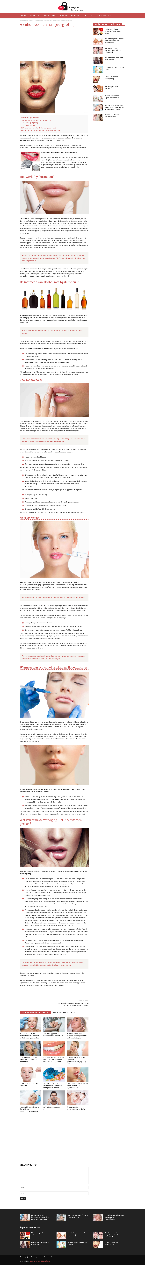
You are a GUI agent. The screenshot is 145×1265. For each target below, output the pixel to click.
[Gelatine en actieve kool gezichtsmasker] (98, 117)
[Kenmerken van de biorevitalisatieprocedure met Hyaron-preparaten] (30, 1024)
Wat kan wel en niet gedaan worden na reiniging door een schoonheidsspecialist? (115, 107)
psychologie (75, 15)
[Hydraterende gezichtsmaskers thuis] (77, 1097)
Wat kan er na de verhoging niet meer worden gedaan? (40, 130)
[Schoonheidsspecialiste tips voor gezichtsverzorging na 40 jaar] (77, 1048)
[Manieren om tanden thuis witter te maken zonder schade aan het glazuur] (54, 1048)
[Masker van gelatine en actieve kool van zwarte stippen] (98, 31)
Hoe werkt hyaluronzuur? (30, 118)
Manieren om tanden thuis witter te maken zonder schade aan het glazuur (53, 1059)
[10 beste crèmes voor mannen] (54, 1097)
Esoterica (87, 15)
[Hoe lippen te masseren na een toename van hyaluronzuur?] (77, 1074)
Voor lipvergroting (30, 123)
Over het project (24, 1257)
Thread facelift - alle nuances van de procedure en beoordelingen (77, 1036)
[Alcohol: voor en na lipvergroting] (98, 79)
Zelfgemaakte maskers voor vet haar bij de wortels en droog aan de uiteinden (73, 1004)
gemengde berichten (102, 15)
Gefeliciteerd (34, 15)
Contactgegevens (36, 1257)
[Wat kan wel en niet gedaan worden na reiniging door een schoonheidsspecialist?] (98, 107)
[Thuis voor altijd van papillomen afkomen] (98, 98)
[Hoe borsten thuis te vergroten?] (98, 88)
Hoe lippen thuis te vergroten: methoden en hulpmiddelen (113, 50)
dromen (46, 15)
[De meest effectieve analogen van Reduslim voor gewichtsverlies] (54, 1074)
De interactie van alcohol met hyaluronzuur (36, 120)
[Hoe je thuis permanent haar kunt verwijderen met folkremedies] (98, 41)
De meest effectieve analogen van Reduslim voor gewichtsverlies (52, 1085)
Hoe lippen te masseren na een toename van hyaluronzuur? (77, 1085)
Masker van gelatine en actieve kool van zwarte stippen (113, 31)
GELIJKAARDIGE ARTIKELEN (35, 1012)
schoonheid (64, 15)
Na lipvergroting (30, 125)
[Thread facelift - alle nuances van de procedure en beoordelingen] (77, 1024)
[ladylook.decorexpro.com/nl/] (72, 6)
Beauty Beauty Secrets (26, 20)
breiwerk (24, 15)
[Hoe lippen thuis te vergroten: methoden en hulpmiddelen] (98, 50)
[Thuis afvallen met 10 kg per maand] (98, 69)
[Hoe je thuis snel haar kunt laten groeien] (98, 60)
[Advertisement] (54, 41)
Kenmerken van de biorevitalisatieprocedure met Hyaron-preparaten (29, 1036)
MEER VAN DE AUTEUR (63, 1012)
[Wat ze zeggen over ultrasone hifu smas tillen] (54, 1024)
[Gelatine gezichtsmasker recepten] (30, 1074)
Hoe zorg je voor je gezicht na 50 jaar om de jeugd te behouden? (30, 1059)
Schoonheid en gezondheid (43, 20)
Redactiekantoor (49, 1257)
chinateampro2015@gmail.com (40, 1261)
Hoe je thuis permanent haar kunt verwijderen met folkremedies (114, 41)
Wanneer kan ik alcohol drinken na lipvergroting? (38, 128)
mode (54, 15)
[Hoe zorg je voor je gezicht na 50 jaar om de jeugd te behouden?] (30, 1048)
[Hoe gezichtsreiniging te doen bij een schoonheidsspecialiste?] (30, 1097)
